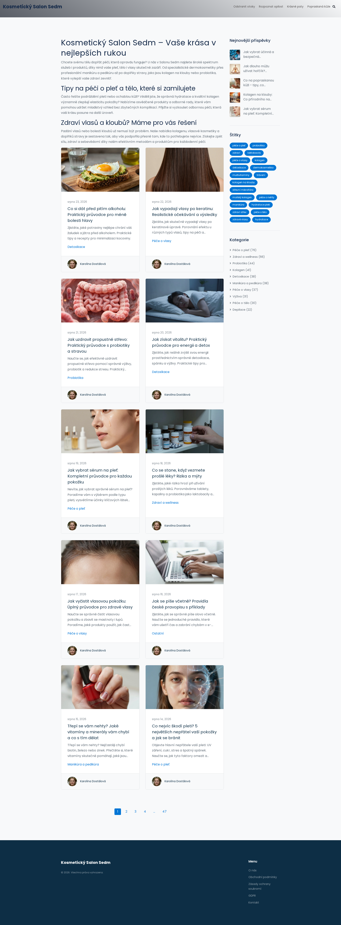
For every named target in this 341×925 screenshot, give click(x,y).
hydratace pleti (261, 204)
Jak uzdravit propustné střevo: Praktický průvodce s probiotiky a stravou (98, 345)
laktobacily (254, 152)
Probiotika (75, 378)
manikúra (238, 204)
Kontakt (253, 902)
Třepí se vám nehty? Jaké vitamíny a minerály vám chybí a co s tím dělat (98, 732)
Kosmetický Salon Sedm (32, 6)
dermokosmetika (263, 167)
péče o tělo (260, 212)
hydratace (261, 219)
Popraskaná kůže (318, 6)
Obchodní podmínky (262, 877)
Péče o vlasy (161, 241)
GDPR (252, 896)
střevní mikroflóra (242, 190)
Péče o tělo (245, 303)
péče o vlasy (239, 160)
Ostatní (158, 633)
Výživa (240, 296)
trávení (261, 175)
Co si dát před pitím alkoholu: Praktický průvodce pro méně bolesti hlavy (96, 214)
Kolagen (242, 270)
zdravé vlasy (240, 219)
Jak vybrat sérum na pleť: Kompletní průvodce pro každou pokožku (99, 476)
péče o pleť (238, 145)
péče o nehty (266, 197)
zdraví (236, 152)
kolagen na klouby (243, 182)
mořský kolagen (242, 197)
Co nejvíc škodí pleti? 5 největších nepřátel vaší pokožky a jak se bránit (184, 732)
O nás (252, 870)
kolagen (260, 160)
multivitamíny (240, 175)
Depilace (242, 309)
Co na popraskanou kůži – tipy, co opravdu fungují (258, 83)
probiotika (259, 145)
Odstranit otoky (244, 6)
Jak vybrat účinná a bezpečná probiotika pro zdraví (258, 54)
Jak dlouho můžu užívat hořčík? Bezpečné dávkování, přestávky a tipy (256, 68)
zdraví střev (239, 212)
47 (164, 811)
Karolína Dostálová (93, 264)
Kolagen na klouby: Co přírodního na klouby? (257, 97)
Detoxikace (76, 247)
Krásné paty (295, 6)
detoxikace (239, 167)
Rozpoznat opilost (271, 6)
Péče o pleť (76, 508)
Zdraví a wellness (165, 502)
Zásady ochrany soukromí (259, 886)
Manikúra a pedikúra (83, 764)
